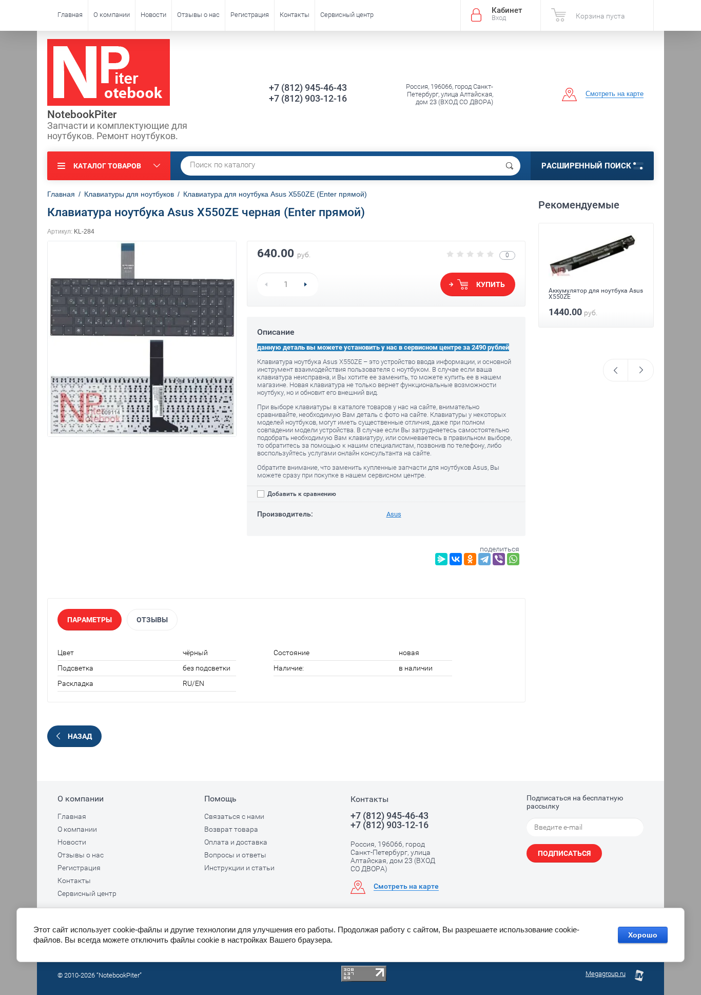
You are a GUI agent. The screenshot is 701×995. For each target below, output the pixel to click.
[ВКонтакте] (456, 559)
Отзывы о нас (198, 14)
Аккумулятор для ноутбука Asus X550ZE (596, 293)
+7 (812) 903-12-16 (308, 98)
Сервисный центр (347, 14)
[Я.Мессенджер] (441, 559)
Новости (153, 14)
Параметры (89, 620)
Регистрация (249, 14)
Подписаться (564, 853)
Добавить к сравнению (301, 493)
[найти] (509, 166)
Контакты (294, 14)
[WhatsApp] (513, 559)
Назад (80, 736)
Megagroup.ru (606, 974)
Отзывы (152, 620)
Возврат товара (231, 829)
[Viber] (499, 559)
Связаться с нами (234, 816)
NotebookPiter (81, 114)
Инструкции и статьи (239, 868)
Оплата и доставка (235, 842)
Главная (70, 14)
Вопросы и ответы (235, 855)
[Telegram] (484, 559)
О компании (111, 14)
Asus (393, 514)
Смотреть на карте (615, 94)
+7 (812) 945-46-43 (308, 87)
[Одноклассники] (470, 559)
